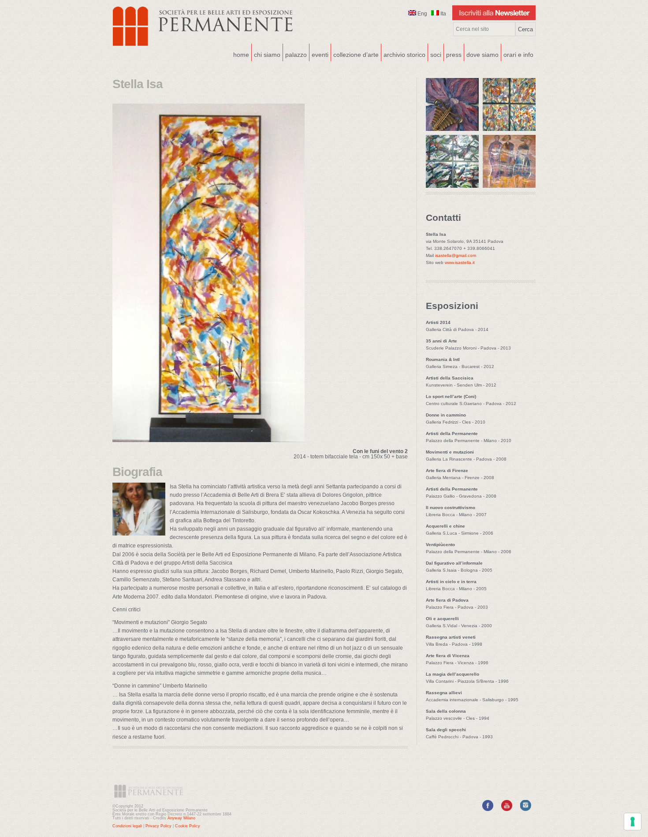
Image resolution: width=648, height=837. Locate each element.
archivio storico (404, 54)
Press (454, 54)
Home (241, 54)
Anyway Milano (181, 818)
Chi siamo (266, 53)
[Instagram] (525, 809)
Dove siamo (481, 53)
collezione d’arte (356, 54)
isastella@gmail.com (455, 255)
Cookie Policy (187, 826)
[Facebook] (487, 809)
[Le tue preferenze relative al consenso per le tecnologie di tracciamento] (632, 821)
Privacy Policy (158, 826)
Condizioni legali (127, 826)
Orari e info (518, 54)
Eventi (318, 53)
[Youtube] (506, 809)
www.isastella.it (460, 262)
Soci (435, 54)
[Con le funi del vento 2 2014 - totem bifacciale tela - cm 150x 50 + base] (208, 439)
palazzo (295, 53)
